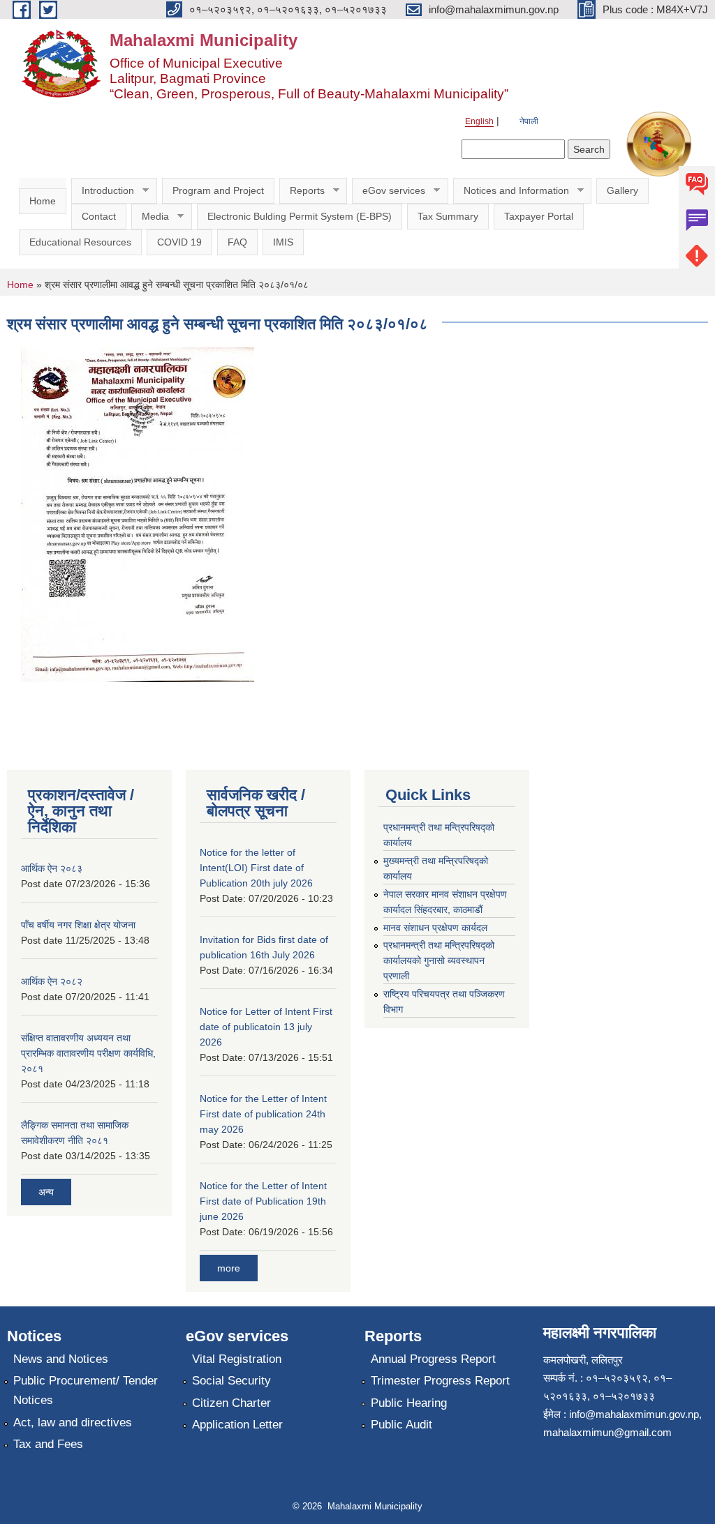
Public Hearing (409, 1403)
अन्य (46, 1192)
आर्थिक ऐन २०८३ (51, 868)
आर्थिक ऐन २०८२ (51, 981)
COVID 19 (179, 242)
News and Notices (60, 1359)
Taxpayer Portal (538, 216)
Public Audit (401, 1424)
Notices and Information (511, 191)
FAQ (237, 242)
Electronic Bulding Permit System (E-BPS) (299, 216)
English (479, 121)
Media (150, 216)
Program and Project (218, 190)
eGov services (388, 191)
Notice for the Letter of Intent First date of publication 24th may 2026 (263, 1114)
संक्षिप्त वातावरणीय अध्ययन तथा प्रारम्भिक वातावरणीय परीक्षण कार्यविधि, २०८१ (88, 1053)
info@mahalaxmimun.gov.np (634, 1414)
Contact (99, 216)
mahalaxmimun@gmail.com (607, 1432)
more (228, 1268)
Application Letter (237, 1424)
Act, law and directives (72, 1422)
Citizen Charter (231, 1403)
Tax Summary (448, 216)
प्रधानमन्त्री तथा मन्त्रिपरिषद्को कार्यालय (438, 835)
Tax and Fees (48, 1444)
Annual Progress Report (433, 1359)
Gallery (622, 190)
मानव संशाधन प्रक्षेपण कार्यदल (435, 927)
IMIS (283, 242)
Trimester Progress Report (440, 1380)
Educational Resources (80, 242)
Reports (302, 191)
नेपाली (528, 121)
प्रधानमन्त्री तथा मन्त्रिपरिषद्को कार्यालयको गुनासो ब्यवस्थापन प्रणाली (438, 960)
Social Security (231, 1380)
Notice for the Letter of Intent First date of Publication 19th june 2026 (263, 1201)
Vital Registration (236, 1359)
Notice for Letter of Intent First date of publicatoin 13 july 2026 (266, 1027)
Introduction (102, 191)
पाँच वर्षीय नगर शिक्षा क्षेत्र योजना (78, 924)
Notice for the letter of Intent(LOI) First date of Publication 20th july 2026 (256, 868)
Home (42, 200)
